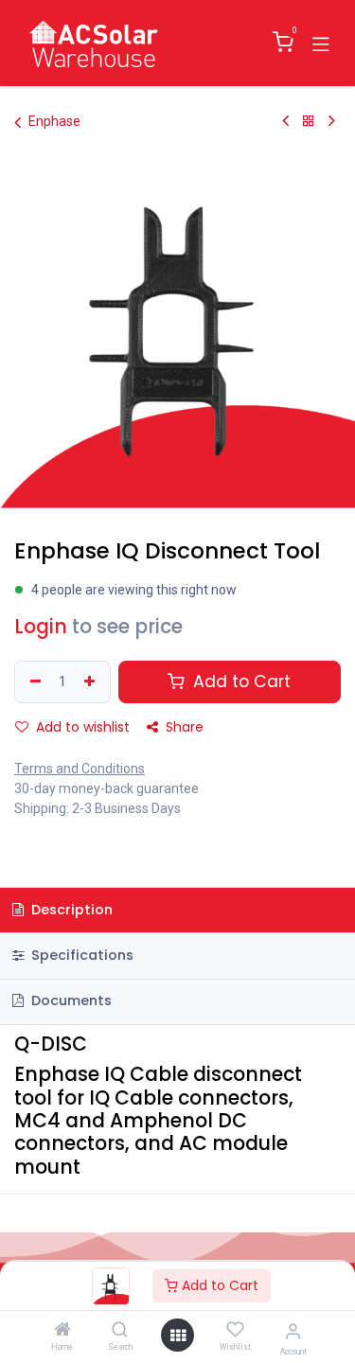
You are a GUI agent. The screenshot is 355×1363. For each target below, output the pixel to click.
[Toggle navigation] (321, 42)
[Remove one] (33, 681)
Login (40, 626)
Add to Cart (218, 1285)
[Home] (62, 1330)
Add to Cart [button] (239, 681)
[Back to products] (308, 121)
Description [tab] (70, 909)
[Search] (120, 1330)
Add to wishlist (81, 726)
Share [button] (183, 726)
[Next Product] (332, 121)
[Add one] (92, 681)
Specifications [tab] (80, 955)
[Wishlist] (235, 1330)
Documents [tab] (69, 1000)
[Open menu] (178, 1335)
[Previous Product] (285, 121)
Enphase (54, 121)
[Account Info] (293, 1331)
